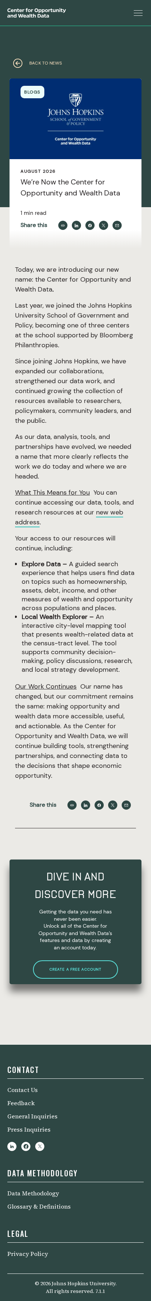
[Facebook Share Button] (90, 225)
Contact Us (22, 1090)
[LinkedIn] (11, 1146)
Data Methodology (33, 1193)
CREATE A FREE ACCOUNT (75, 969)
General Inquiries (32, 1116)
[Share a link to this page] (62, 225)
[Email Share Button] (117, 225)
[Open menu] (138, 12)
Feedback (21, 1103)
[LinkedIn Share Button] (76, 225)
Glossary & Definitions (39, 1206)
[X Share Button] (103, 225)
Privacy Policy (27, 1254)
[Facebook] (25, 1146)
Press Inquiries (29, 1129)
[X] (39, 1146)
